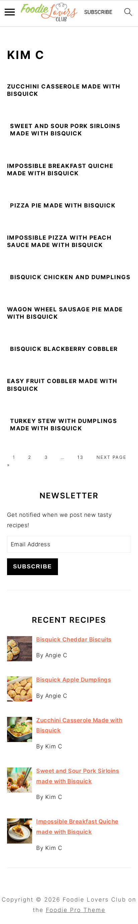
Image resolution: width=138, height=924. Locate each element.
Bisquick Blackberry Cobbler (64, 349)
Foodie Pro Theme (76, 910)
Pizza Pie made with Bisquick (63, 205)
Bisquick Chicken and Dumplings (70, 277)
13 (80, 457)
